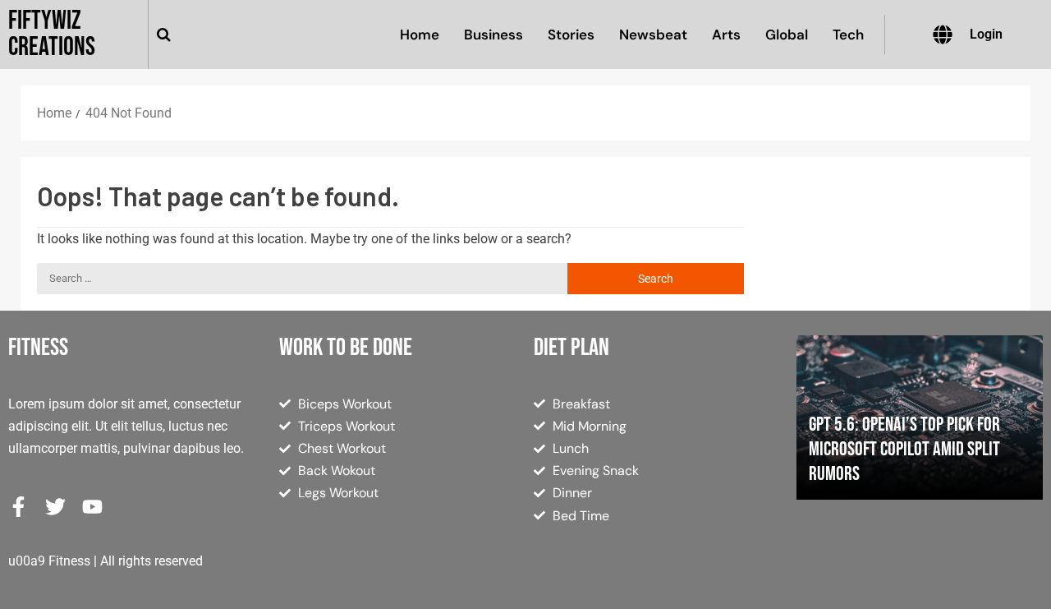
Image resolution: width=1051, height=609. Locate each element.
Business (493, 34)
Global (786, 34)
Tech (848, 34)
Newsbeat (653, 34)
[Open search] (164, 34)
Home (419, 34)
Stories (571, 34)
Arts (726, 34)
